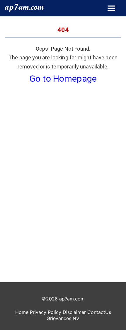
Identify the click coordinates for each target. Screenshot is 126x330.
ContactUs (99, 312)
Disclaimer (74, 312)
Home (21, 312)
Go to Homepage (63, 78)
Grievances (59, 318)
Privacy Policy (45, 312)
